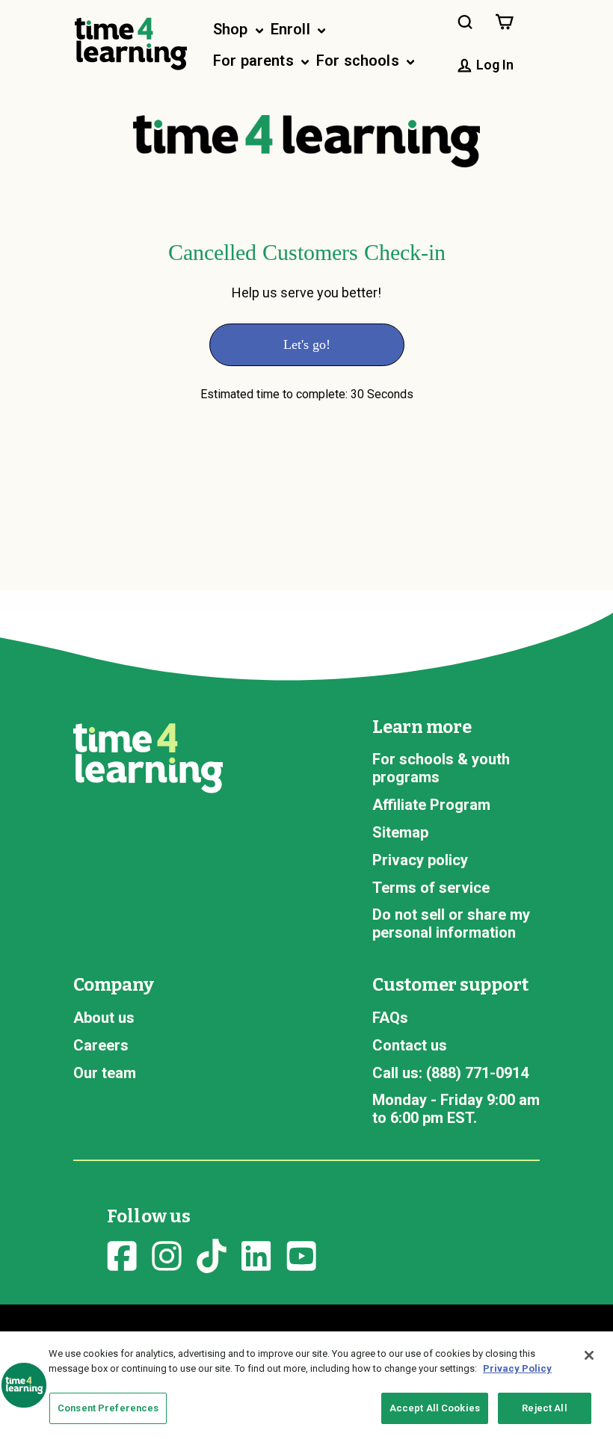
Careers (101, 1045)
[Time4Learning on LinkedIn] (256, 1254)
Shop (232, 29)
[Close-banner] (589, 1355)
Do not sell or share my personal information (451, 923)
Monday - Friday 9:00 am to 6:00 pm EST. (456, 1109)
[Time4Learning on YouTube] (301, 1254)
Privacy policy (420, 860)
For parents (255, 60)
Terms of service (431, 888)
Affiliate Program (431, 805)
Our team (104, 1073)
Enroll (292, 29)
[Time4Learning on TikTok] (212, 1254)
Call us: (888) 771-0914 (450, 1073)
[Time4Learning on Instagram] (167, 1254)
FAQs (390, 1018)
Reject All (544, 1408)
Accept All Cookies (434, 1408)
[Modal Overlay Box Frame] (306, 340)
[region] (306, 1385)
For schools (359, 60)
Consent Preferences (108, 1408)
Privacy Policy (517, 1368)
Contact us (409, 1045)
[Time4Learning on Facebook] (122, 1254)
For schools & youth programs (441, 768)
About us (104, 1018)
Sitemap (400, 832)
